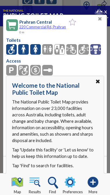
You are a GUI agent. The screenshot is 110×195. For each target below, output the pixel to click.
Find (52, 192)
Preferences (73, 192)
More (93, 192)
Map (17, 192)
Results (35, 192)
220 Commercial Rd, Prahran (42, 27)
